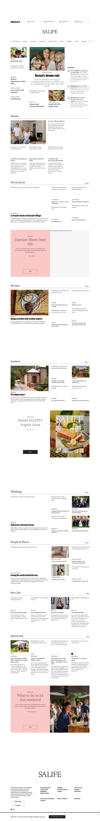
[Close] (97, 814)
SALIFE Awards (16, 41)
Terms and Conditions (47, 798)
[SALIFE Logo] (50, 31)
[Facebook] (11, 809)
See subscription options (57, 817)
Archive (42, 800)
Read (30, 271)
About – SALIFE (62, 798)
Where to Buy (44, 793)
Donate (18, 805)
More (86, 183)
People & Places (53, 41)
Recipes (62, 41)
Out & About (42, 41)
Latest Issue (33, 41)
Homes (77, 41)
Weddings (69, 41)
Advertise (77, 798)
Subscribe (84, 41)
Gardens (25, 41)
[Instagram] (13, 809)
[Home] (18, 22)
